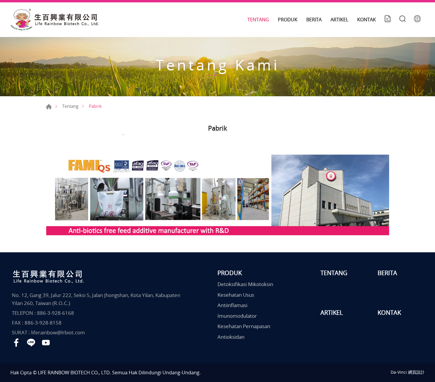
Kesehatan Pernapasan (244, 326)
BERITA (314, 19)
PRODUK (287, 19)
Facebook (16, 342)
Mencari (402, 19)
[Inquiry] (387, 19)
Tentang (70, 106)
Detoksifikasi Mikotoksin (245, 284)
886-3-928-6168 (55, 312)
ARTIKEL (339, 19)
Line (31, 342)
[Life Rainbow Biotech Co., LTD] (54, 19)
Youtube (45, 342)
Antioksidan (231, 336)
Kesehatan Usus (236, 294)
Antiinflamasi (232, 305)
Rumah (49, 107)
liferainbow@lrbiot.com (58, 332)
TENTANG (258, 19)
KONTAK (366, 19)
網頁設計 (416, 372)
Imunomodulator (237, 315)
